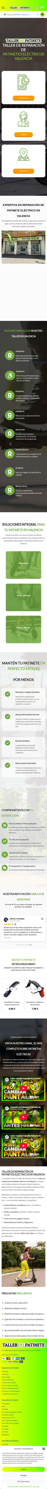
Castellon (5, 1429)
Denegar (23, 1475)
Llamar (23, 134)
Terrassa (5, 1432)
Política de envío (8, 1380)
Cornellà (5, 1444)
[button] (44, 1449)
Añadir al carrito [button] (12, 989)
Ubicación (23, 171)
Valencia (5, 1409)
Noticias (5, 1371)
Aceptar (23, 1469)
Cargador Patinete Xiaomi (35, 1002)
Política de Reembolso (10, 1388)
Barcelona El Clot (8, 1418)
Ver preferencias (23, 1481)
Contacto (5, 1374)
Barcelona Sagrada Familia (12, 1412)
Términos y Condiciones (10, 1391)
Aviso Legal (36, 1486)
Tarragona (5, 1403)
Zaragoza (5, 1434)
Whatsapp (23, 98)
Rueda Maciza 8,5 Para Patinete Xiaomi (12, 1003)
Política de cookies (13, 1486)
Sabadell (5, 1426)
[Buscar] (42, 14)
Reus (3, 1406)
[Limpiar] (37, 14)
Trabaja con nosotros (10, 1394)
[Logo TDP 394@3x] (23, 1345)
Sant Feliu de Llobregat (10, 1423)
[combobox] (21, 14)
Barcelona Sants (8, 1415)
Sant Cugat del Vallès (9, 1420)
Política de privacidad (26, 1486)
